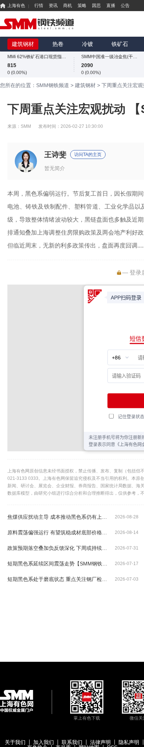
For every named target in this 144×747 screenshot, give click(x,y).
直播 (110, 5)
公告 (125, 5)
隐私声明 (129, 742)
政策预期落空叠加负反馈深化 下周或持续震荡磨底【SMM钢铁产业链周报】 (58, 548)
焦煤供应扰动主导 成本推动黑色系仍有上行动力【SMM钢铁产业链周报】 (58, 517)
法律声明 (100, 742)
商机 (67, 5)
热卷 (58, 44)
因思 (96, 5)
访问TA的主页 (88, 154)
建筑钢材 (23, 44)
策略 (82, 5)
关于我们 (15, 742)
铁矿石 (120, 44)
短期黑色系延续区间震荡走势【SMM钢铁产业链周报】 (58, 564)
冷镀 (87, 44)
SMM (26, 126)
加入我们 (43, 742)
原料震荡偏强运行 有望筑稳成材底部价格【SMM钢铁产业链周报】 (58, 532)
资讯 (53, 5)
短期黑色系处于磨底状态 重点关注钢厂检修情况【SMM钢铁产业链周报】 (58, 579)
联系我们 (72, 742)
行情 (38, 5)
